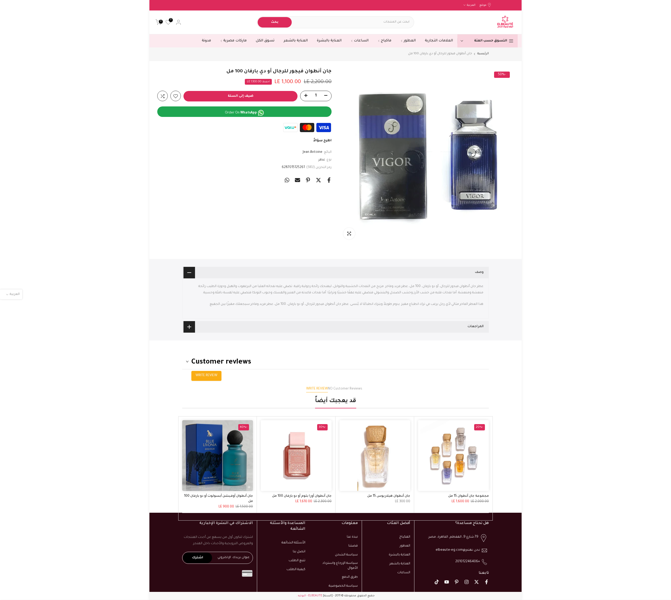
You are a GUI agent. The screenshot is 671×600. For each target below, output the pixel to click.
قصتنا (353, 546)
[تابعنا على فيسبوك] (486, 582)
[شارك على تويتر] (318, 180)
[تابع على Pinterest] (456, 582)
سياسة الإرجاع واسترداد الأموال (340, 565)
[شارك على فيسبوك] (329, 180)
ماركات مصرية (235, 41)
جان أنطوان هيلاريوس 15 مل (388, 496)
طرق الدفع (350, 577)
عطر (321, 160)
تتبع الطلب (297, 561)
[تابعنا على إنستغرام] (466, 582)
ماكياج (386, 41)
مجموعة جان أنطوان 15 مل (468, 496)
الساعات (361, 41)
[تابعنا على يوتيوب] (446, 582)
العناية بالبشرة (329, 41)
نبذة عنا (352, 537)
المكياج (404, 537)
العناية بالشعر (296, 41)
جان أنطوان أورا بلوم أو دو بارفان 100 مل (302, 496)
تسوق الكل (265, 41)
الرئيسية (483, 54)
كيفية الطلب (295, 569)
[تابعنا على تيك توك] (436, 582)
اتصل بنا (299, 552)
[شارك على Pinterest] (308, 180)
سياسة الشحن (346, 555)
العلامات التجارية (439, 41)
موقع (482, 5)
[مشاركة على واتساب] (287, 180)
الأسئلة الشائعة (293, 543)
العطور (410, 41)
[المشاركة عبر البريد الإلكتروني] (297, 180)
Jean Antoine (312, 152)
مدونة (206, 41)
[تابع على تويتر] (476, 582)
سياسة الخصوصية (343, 586)
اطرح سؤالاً (322, 141)
